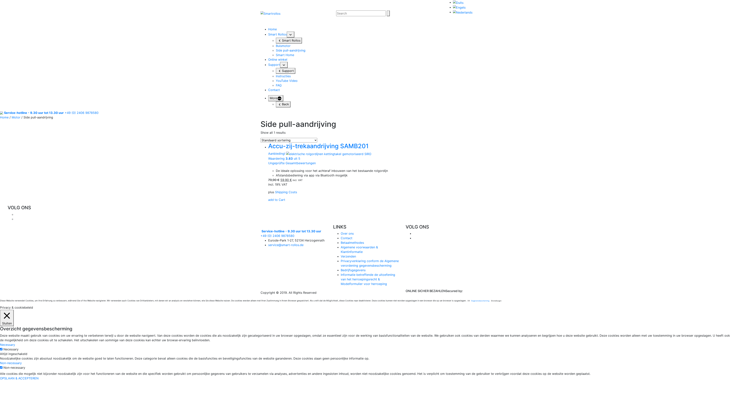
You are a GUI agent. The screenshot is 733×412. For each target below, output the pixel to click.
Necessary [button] (7, 345)
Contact (274, 90)
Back (285, 104)
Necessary (11, 349)
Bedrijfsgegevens (353, 270)
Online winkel (277, 59)
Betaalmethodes (352, 243)
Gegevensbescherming (480, 301)
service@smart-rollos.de (286, 245)
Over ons (347, 233)
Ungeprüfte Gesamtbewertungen (292, 163)
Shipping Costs (286, 192)
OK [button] (468, 301)
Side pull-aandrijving (290, 50)
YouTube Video (287, 81)
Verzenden (348, 256)
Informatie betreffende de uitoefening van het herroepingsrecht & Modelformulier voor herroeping (368, 279)
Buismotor (283, 46)
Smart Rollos (277, 34)
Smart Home (285, 55)
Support (274, 65)
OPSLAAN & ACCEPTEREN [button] (19, 378)
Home (272, 29)
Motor (16, 117)
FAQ (279, 85)
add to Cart (276, 200)
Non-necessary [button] (11, 363)
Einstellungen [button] (496, 301)
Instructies (283, 76)
